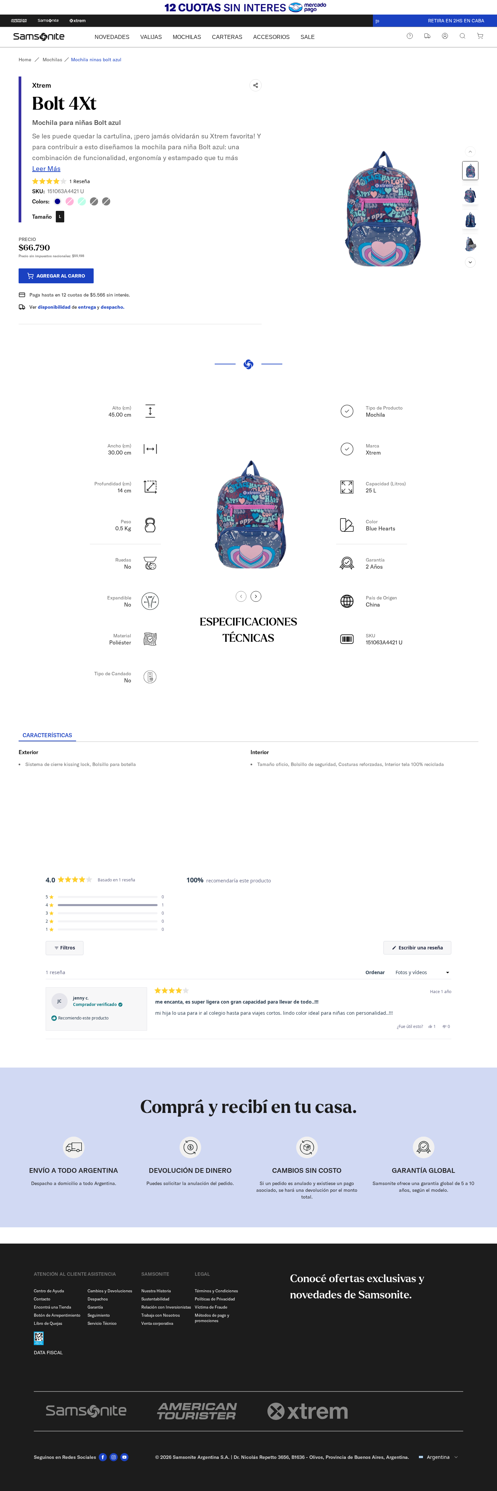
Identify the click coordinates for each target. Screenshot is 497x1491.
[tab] (47, 735)
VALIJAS (151, 37)
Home (25, 60)
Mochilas (52, 60)
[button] (61, 181)
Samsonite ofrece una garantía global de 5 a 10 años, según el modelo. (423, 1186)
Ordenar (375, 972)
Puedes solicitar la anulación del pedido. (190, 1183)
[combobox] (439, 1457)
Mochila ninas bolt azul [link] (96, 60)
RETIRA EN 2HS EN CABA (435, 21)
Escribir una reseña (424, 949)
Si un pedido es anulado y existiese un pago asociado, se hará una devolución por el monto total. (306, 1190)
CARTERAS (227, 37)
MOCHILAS (187, 37)
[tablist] (248, 736)
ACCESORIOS (271, 37)
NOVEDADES (112, 37)
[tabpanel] (248, 803)
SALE (308, 37)
